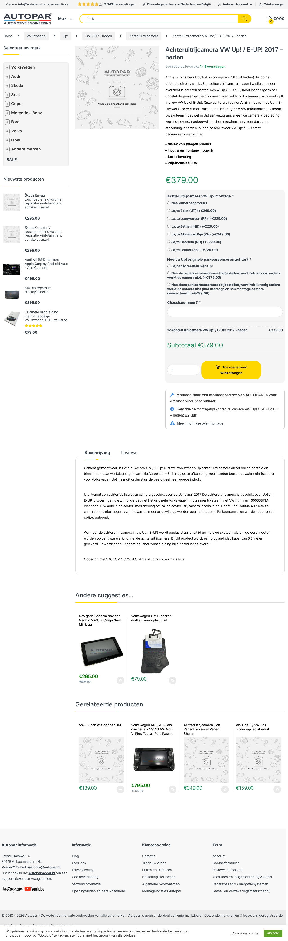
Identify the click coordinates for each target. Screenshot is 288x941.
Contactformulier (226, 863)
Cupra (17, 103)
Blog (75, 856)
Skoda (17, 85)
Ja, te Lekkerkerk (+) (194, 250)
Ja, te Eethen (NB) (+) (194, 226)
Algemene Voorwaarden (161, 884)
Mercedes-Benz (26, 112)
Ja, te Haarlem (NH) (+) (195, 242)
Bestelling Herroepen (159, 877)
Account (219, 856)
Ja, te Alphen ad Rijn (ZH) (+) (200, 234)
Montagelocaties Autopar (161, 891)
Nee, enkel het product (188, 203)
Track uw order (154, 863)
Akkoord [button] (273, 933)
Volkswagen (36, 36)
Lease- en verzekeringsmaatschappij (241, 891)
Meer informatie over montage (200, 423)
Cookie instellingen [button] (246, 933)
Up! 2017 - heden (99, 36)
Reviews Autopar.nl (227, 870)
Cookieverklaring (85, 877)
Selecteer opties (117, 680)
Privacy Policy (82, 870)
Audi (15, 76)
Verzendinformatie (86, 884)
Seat (15, 94)
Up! (65, 36)
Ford (15, 121)
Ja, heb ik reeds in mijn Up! (191, 266)
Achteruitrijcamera (143, 36)
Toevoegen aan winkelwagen (233, 370)
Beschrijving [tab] (97, 452)
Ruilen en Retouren (157, 870)
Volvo (16, 131)
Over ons (79, 863)
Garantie (148, 856)
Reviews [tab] (129, 452)
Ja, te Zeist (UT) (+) (193, 211)
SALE (12, 159)
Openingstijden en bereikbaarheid (98, 891)
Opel (15, 140)
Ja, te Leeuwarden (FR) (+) (198, 219)
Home (8, 36)
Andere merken (26, 149)
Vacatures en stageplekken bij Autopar (243, 877)
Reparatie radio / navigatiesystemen (240, 884)
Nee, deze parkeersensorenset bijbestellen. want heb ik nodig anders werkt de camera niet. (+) (223, 275)
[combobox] (158, 18)
